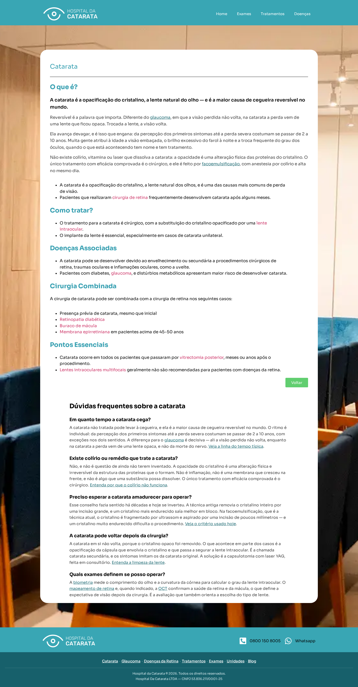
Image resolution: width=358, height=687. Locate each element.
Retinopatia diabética (82, 319)
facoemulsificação (221, 164)
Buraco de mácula (78, 325)
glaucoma (160, 117)
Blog (252, 661)
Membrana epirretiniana (85, 331)
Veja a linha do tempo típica (235, 446)
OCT (162, 588)
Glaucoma (131, 661)
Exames (244, 13)
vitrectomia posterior (202, 357)
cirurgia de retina (130, 197)
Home (221, 13)
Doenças (302, 13)
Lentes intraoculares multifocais (93, 369)
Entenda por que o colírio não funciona (128, 485)
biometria (83, 582)
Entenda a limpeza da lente (138, 562)
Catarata (110, 661)
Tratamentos (272, 13)
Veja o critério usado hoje (210, 523)
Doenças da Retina (161, 661)
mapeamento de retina (91, 588)
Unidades (236, 661)
